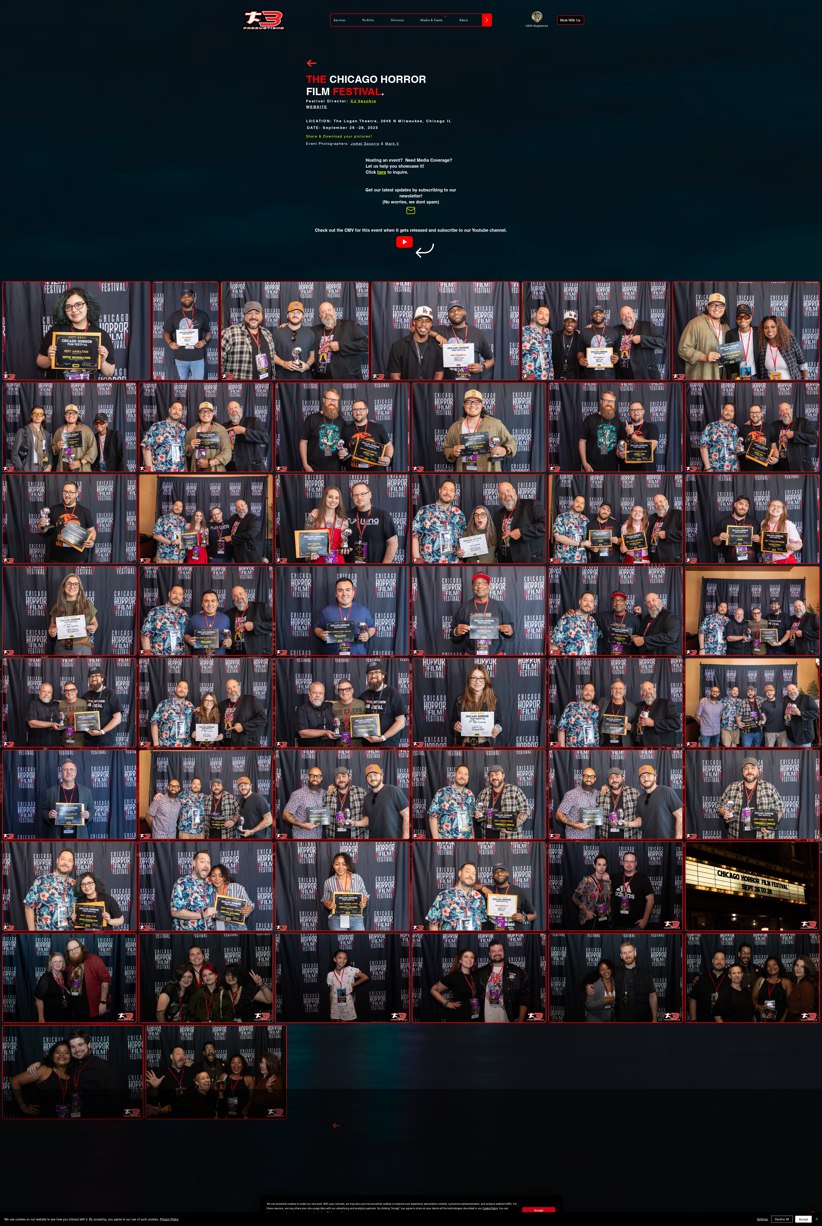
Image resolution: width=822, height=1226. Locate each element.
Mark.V (392, 144)
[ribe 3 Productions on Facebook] (481, 1111)
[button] (410, 210)
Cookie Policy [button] (489, 1208)
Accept (538, 1210)
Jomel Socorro (365, 144)
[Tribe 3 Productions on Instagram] (468, 1111)
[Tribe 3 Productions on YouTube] (507, 1111)
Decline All (782, 1219)
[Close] (816, 1219)
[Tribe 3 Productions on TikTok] (494, 1111)
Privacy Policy (169, 1219)
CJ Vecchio (364, 101)
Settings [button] (762, 1219)
